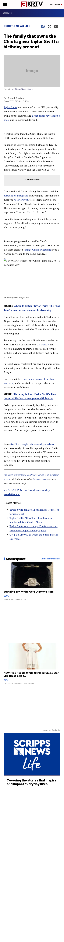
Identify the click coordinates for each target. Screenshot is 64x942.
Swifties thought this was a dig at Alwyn (32, 444)
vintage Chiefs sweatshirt (37, 249)
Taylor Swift (10, 107)
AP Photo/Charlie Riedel (22, 89)
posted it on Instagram (16, 195)
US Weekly (43, 344)
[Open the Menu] (5, 4)
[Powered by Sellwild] (56, 730)
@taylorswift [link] (21, 199)
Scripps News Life (17, 26)
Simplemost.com (40, 478)
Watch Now (55, 4)
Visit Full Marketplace (50, 559)
